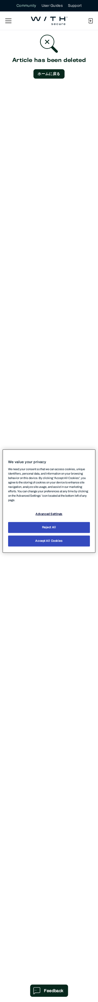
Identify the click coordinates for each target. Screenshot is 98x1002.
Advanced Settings (49, 513)
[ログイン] (90, 20)
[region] (48, 501)
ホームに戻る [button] (49, 74)
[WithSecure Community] (49, 20)
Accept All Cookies (48, 540)
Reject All (49, 527)
